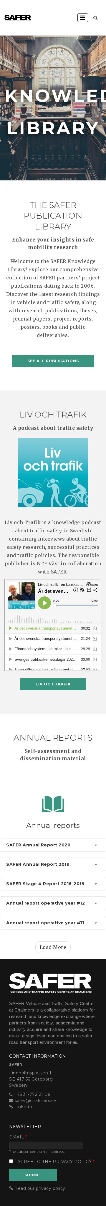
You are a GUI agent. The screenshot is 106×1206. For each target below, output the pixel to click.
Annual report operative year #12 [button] (45, 903)
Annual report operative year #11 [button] (45, 922)
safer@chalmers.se (35, 1100)
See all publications (53, 361)
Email (16, 1137)
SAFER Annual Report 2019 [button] (37, 864)
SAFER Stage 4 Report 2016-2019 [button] (45, 883)
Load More (53, 947)
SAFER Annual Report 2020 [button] (38, 845)
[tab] (53, 845)
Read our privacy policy (39, 1188)
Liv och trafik (53, 684)
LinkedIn (24, 1106)
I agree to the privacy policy (53, 1161)
